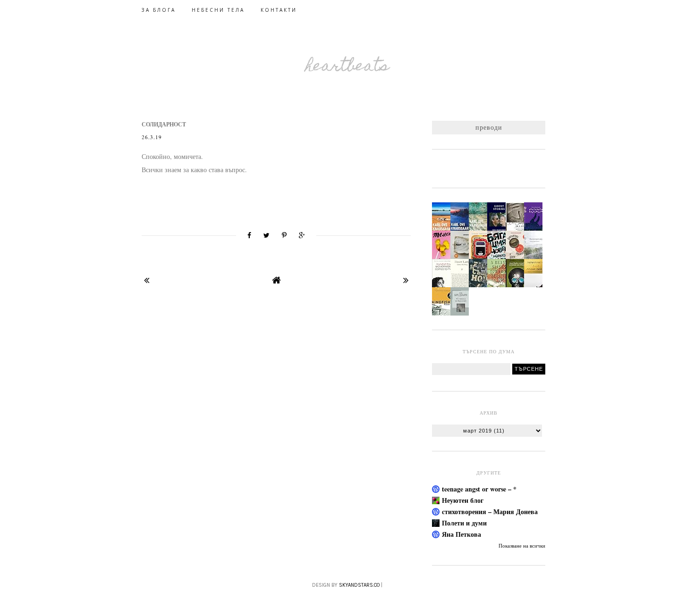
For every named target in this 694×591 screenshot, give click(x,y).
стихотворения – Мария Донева (490, 511)
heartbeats (347, 67)
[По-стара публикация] (406, 280)
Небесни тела (218, 10)
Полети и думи (464, 523)
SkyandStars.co (359, 585)
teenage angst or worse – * (479, 489)
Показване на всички (522, 545)
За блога (159, 10)
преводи (488, 127)
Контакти (279, 10)
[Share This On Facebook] (249, 235)
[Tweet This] (266, 235)
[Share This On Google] (302, 235)
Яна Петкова (461, 534)
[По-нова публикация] (147, 280)
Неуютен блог (462, 500)
